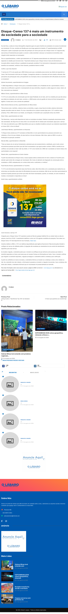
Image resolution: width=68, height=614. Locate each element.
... (21, 384)
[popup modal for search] (64, 14)
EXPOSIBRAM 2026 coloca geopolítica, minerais (22, 576)
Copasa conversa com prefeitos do (23, 599)
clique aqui (33, 240)
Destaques (13, 24)
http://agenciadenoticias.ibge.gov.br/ (25, 270)
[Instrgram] (63, 1)
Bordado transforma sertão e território (22, 587)
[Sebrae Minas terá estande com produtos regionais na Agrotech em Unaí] (7, 565)
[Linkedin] (66, 1)
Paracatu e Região (8, 349)
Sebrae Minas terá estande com (21, 565)
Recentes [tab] (13, 372)
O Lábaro (18, 40)
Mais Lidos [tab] (34, 372)
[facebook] (57, 1)
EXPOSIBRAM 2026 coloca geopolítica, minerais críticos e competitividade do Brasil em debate (39, 19)
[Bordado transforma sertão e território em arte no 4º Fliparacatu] (7, 588)
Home (5, 24)
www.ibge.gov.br (48, 267)
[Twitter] (60, 1)
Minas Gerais (40, 328)
